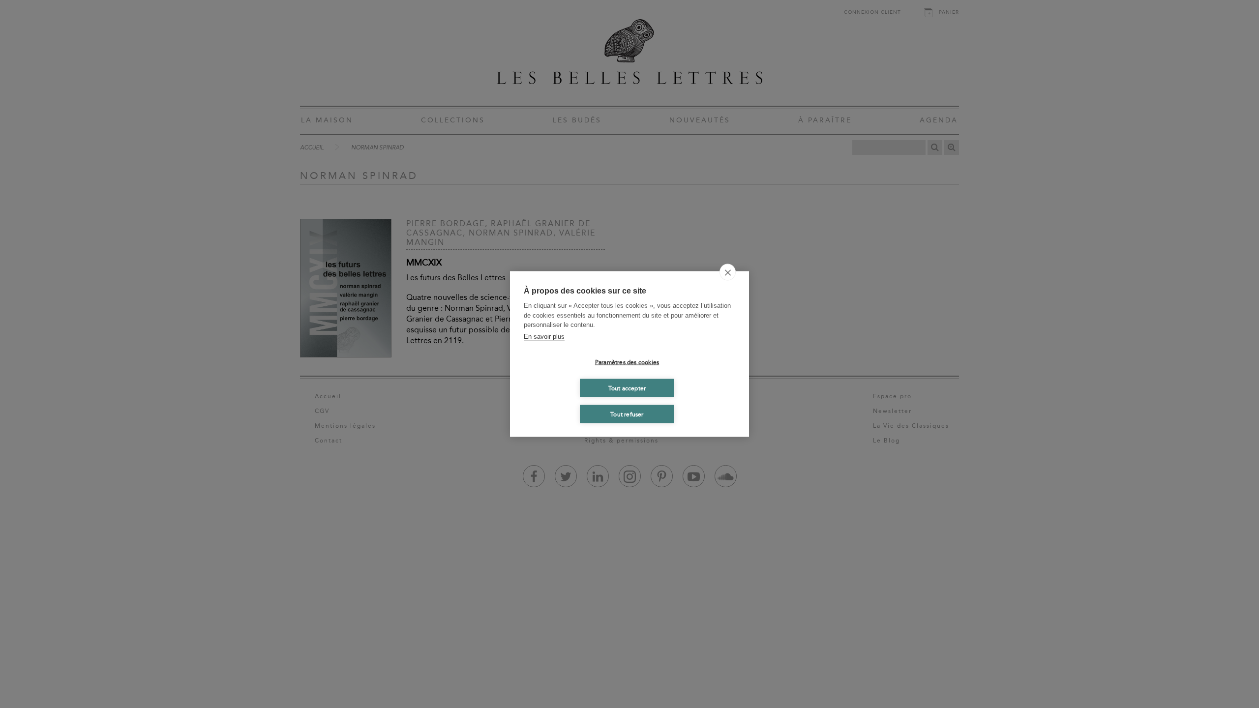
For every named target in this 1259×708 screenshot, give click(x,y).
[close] (727, 272)
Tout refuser (626, 414)
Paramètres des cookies (627, 361)
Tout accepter (627, 387)
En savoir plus (544, 336)
